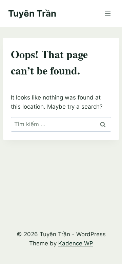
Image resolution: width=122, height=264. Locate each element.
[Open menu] (107, 13)
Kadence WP (75, 243)
